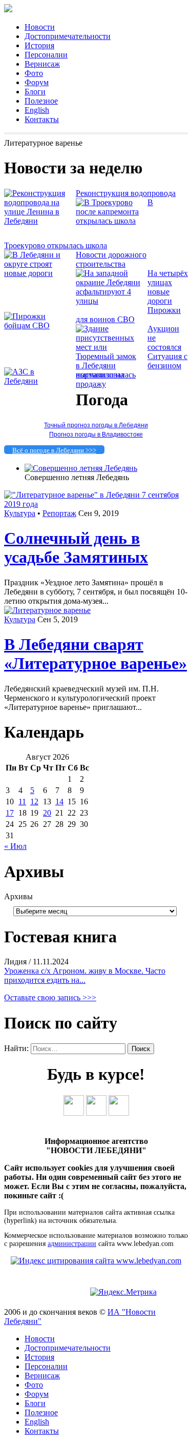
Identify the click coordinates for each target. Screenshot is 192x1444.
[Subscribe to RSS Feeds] (119, 1113)
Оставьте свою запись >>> (50, 997)
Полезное (41, 100)
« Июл (15, 846)
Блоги (35, 91)
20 (47, 812)
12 (34, 801)
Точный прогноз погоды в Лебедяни (96, 425)
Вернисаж (42, 64)
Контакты (42, 119)
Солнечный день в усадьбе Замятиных (76, 547)
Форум (37, 82)
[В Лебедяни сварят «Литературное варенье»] (47, 610)
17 (10, 812)
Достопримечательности (68, 36)
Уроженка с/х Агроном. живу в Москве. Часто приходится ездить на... (84, 975)
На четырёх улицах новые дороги (167, 287)
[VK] (73, 1113)
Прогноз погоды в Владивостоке (96, 434)
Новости (40, 27)
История (39, 45)
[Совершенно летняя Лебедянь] (81, 468)
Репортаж (59, 513)
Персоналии (46, 54)
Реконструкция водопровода (126, 193)
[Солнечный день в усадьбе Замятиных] (96, 504)
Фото (34, 73)
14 (59, 801)
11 (22, 801)
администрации (72, 1244)
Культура (19, 513)
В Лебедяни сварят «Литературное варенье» (95, 653)
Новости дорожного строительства (111, 259)
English (37, 110)
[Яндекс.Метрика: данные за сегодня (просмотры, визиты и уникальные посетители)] (123, 1292)
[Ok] (96, 1113)
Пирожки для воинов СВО (128, 315)
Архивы (18, 896)
